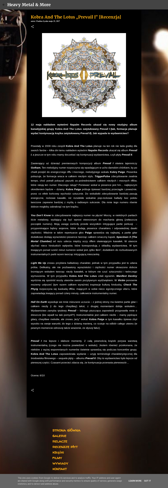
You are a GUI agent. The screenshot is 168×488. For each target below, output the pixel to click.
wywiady (60, 463)
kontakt (59, 468)
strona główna (66, 430)
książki (58, 452)
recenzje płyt (65, 446)
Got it (147, 481)
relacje (59, 441)
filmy (57, 457)
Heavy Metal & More (29, 4)
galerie (59, 435)
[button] (32, 27)
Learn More (134, 481)
